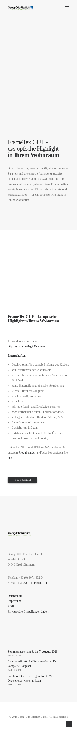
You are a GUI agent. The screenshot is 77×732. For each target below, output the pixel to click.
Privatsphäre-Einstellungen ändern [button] (28, 611)
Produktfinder (27, 452)
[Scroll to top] (69, 723)
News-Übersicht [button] (24, 480)
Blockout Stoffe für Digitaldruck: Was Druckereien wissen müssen (31, 678)
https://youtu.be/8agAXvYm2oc (27, 346)
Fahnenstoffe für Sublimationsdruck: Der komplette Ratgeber (33, 664)
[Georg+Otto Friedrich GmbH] (20, 8)
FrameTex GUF (21, 316)
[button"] (9, 639)
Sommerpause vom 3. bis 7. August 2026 (33, 651)
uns (10, 458)
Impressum (14, 601)
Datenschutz (15, 595)
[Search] (54, 8)
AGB (11, 606)
